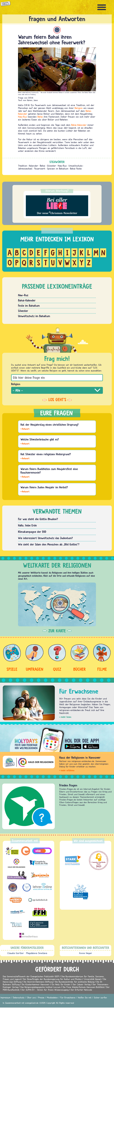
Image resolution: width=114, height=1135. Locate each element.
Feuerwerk (39, 168)
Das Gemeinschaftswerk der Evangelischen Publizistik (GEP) (31, 976)
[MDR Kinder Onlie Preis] (80, 891)
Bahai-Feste (76, 168)
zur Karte (57, 631)
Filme (102, 669)
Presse (41, 997)
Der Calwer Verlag (81, 984)
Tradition (22, 165)
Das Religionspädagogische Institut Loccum (40, 987)
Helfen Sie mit (84, 997)
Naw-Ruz (22, 116)
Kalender (33, 165)
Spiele (12, 669)
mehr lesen (66, 717)
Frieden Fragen (67, 785)
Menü (101, 7)
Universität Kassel (92, 979)
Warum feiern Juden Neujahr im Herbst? (44, 487)
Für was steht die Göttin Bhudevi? (38, 519)
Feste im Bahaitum (29, 305)
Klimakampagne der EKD (32, 531)
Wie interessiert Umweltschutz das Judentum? (45, 538)
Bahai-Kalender (79, 124)
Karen (29, 100)
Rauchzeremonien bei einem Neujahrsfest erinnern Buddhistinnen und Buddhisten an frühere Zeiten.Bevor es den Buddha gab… (24, 476)
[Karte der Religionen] (57, 604)
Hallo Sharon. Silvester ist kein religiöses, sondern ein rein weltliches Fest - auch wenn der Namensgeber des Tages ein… (24, 458)
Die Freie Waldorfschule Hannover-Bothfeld (83, 987)
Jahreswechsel (25, 168)
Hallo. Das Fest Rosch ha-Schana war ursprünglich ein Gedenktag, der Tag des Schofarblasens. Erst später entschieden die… (24, 491)
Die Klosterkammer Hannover (35, 984)
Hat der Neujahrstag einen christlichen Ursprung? (49, 424)
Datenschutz (18, 997)
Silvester (51, 165)
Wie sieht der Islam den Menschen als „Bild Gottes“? (48, 544)
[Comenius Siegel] (98, 860)
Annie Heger (85, 953)
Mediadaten (52, 997)
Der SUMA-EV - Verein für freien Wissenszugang (44, 989)
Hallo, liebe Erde (27, 525)
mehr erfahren (67, 770)
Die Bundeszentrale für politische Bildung (74, 981)
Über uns (31, 997)
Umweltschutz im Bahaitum (34, 316)
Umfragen (34, 669)
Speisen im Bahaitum (57, 168)
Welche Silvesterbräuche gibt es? (39, 439)
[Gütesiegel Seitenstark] (72, 860)
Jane (35, 100)
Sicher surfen (100, 997)
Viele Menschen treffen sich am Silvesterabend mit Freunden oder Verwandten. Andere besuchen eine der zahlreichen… (24, 443)
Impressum (5, 997)
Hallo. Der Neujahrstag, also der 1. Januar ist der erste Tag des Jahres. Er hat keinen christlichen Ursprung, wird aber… (24, 428)
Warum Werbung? (57, 190)
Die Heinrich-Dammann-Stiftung (38, 981)
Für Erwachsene (67, 997)
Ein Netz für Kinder (61, 984)
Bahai (40, 116)
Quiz (57, 669)
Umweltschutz (75, 165)
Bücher (79, 669)
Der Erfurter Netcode (81, 989)
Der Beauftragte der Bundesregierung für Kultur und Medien (52, 979)
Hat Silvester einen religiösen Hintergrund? (45, 454)
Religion (79, 108)
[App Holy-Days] (57, 738)
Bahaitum (57, 29)
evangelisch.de (32, 1003)
